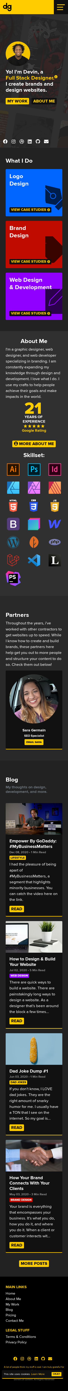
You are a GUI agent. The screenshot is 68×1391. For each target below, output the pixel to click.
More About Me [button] (36, 443)
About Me (13, 1298)
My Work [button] (17, 101)
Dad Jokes (18, 1082)
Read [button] (16, 908)
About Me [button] (44, 101)
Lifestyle (18, 857)
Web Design (19, 975)
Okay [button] (56, 1373)
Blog (9, 1309)
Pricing (11, 1315)
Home (10, 1293)
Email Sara (34, 742)
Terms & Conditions (21, 1336)
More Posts (34, 1263)
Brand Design (21, 1199)
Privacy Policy (16, 1342)
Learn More (38, 1374)
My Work (12, 1304)
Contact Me (15, 1320)
